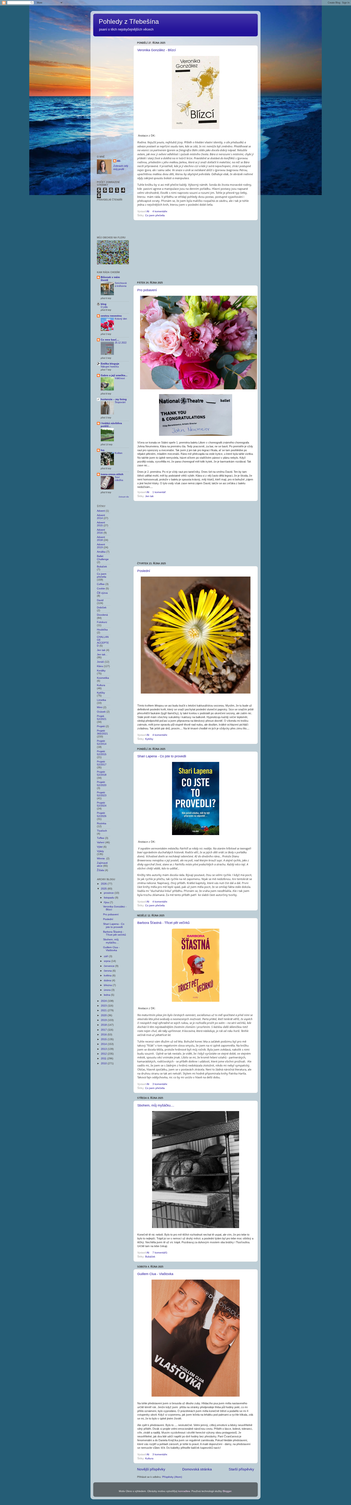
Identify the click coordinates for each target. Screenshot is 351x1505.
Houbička (102, 629)
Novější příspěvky (151, 1469)
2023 (104, 1005)
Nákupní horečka (110, 366)
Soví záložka (119, 479)
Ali (118, 161)
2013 (104, 1049)
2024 (104, 1001)
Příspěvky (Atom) (172, 1477)
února (107, 990)
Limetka (101, 700)
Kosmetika (103, 678)
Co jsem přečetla (155, 215)
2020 (104, 1015)
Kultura (149, 1458)
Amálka (101, 551)
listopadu (109, 897)
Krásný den (121, 318)
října (107, 902)
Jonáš (100, 661)
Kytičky (149, 739)
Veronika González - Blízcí (156, 50)
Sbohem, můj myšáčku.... (155, 1105)
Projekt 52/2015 (101, 753)
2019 (104, 1020)
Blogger (227, 1491)
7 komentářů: (160, 1252)
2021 (104, 1010)
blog (103, 304)
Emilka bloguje (110, 363)
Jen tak (149, 496)
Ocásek (101, 711)
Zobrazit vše (124, 497)
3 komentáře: (160, 1084)
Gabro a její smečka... (114, 375)
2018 (104, 1025)
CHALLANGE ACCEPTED (103, 641)
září (106, 956)
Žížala (100, 870)
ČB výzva (102, 593)
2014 (104, 1044)
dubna (108, 980)
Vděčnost (120, 378)
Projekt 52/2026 (101, 814)
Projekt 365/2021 (102, 732)
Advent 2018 (101, 538)
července (109, 966)
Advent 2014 (101, 517)
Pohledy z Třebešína (129, 21)
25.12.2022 (121, 342)
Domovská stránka (197, 1469)
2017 (104, 1029)
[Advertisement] (195, 250)
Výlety (100, 851)
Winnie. (101, 858)
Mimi (99, 707)
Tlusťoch (102, 830)
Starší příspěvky (241, 1469)
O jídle (104, 307)
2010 (104, 1063)
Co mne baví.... (110, 339)
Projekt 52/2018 (101, 773)
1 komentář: (159, 492)
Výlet (100, 846)
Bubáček (150, 1256)
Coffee (101, 584)
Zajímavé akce (102, 864)
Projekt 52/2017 (101, 763)
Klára (100, 666)
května (108, 975)
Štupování (120, 402)
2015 (104, 1039)
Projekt (101, 726)
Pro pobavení (147, 290)
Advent (101, 510)
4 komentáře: (160, 211)
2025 (104, 888)
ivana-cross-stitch (112, 474)
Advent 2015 (101, 524)
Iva (102, 450)
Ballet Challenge (103, 557)
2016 (104, 1034)
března (108, 985)
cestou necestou (111, 315)
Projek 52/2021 (101, 717)
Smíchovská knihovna (121, 285)
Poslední (143, 571)
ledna (107, 995)
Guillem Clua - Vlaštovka (155, 1274)
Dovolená (102, 614)
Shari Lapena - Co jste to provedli (161, 756)
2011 (104, 1058)
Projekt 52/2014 (101, 742)
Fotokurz (102, 622)
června (108, 970)
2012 (104, 1053)
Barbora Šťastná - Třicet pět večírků (163, 923)
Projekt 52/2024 (101, 804)
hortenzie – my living (114, 399)
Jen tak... (102, 654)
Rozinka (101, 823)
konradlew (184, 1491)
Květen (118, 453)
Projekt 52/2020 (101, 783)
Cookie (101, 588)
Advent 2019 (101, 546)
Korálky (101, 670)
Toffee (100, 838)
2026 (104, 883)
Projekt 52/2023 (101, 794)
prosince (109, 893)
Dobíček (101, 607)
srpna (107, 961)
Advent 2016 (101, 531)
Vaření (100, 842)
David (100, 600)
